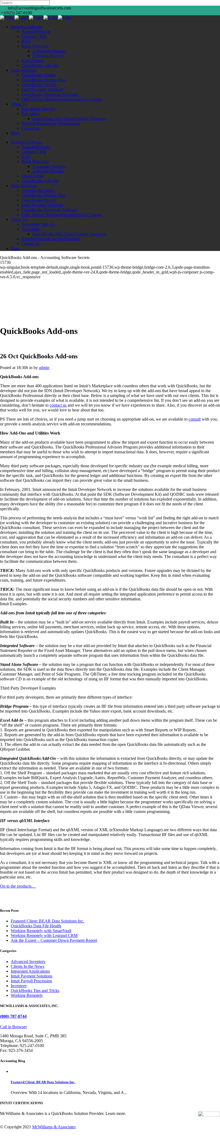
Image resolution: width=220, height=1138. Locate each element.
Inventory (19, 985)
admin (44, 367)
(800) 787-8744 (13, 1016)
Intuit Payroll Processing (31, 981)
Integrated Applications (30, 971)
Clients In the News (27, 966)
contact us (58, 405)
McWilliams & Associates (54, 1127)
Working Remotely (27, 995)
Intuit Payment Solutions (31, 976)
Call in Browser (13, 1026)
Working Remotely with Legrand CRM (44, 935)
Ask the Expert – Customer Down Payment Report (54, 940)
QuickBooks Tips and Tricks (35, 990)
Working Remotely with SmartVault (41, 930)
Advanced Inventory (28, 961)
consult (195, 419)
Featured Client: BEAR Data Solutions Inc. (47, 921)
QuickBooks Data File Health (36, 926)
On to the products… (18, 886)
